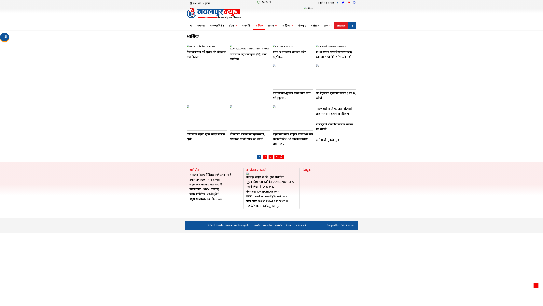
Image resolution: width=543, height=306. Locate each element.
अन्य (326, 25)
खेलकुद (302, 25)
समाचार (201, 25)
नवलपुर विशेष (217, 25)
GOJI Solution (347, 225)
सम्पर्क (257, 225)
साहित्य (286, 25)
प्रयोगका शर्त (301, 225)
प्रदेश (231, 25)
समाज (271, 25)
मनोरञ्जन (315, 25)
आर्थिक (259, 25)
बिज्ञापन (289, 225)
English (341, 25)
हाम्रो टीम (278, 225)
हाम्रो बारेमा (267, 225)
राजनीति (246, 25)
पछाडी (279, 157)
